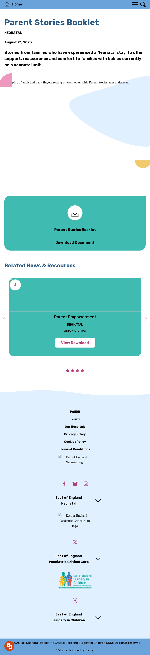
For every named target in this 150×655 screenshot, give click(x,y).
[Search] (143, 4)
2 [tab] (72, 370)
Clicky (89, 650)
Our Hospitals (75, 426)
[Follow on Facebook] (64, 484)
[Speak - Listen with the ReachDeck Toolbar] (9, 646)
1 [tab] (67, 370)
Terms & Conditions (75, 449)
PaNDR (75, 411)
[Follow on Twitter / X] (75, 543)
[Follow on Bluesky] (75, 484)
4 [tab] (82, 370)
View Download (75, 343)
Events (75, 419)
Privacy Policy (75, 434)
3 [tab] (77, 370)
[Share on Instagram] (86, 484)
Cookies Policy (75, 441)
